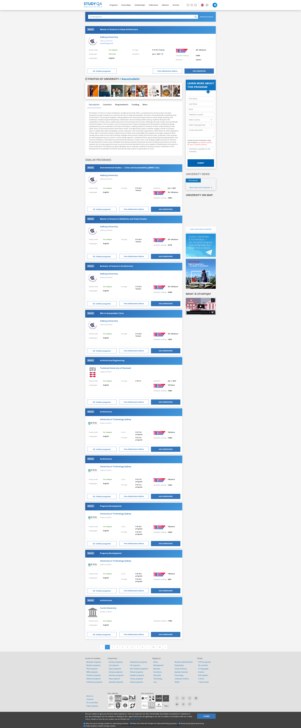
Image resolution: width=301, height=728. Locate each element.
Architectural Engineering (112, 360)
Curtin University (108, 608)
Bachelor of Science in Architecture (116, 266)
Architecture (106, 411)
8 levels (201, 672)
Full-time (112, 54)
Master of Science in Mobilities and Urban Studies (123, 219)
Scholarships (140, 5)
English (112, 58)
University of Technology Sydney (115, 419)
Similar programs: (98, 159)
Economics (157, 672)
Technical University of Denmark (115, 368)
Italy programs (114, 679)
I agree (206, 716)
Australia (108, 423)
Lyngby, (102, 372)
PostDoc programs (93, 675)
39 (159, 647)
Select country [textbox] (194, 120)
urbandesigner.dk (106, 43)
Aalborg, (103, 179)
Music (155, 662)
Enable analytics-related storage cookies (100, 726)
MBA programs (92, 672)
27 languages (203, 669)
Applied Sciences (181, 672)
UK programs (135, 665)
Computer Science (182, 679)
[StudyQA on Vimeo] (183, 704)
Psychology (179, 675)
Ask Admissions (166, 209)
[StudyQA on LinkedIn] (183, 698)
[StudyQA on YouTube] (177, 704)
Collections (153, 5)
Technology (157, 679)
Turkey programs (136, 679)
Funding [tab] (135, 104)
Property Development (111, 506)
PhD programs (91, 669)
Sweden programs (137, 675)
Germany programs (116, 675)
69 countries (203, 665)
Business (156, 669)
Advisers (165, 5)
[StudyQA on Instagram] (189, 698)
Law (155, 682)
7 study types (203, 682)
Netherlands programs (138, 662)
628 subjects (203, 675)
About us (89, 696)
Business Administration (184, 662)
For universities (92, 703)
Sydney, (102, 423)
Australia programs (116, 682)
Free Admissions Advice (167, 71)
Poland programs (136, 672)
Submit (200, 163)
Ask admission (199, 71)
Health (177, 682)
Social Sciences (181, 669)
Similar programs (103, 71)
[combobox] (201, 120)
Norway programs (116, 662)
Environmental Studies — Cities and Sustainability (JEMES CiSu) (129, 167)
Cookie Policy (135, 719)
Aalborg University (109, 37)
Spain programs (115, 669)
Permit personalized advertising (192, 723)
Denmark (109, 41)
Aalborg (102, 41)
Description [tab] (94, 104)
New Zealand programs (139, 669)
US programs (114, 665)
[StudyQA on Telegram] (196, 698)
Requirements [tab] (121, 104)
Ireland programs (136, 682)
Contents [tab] (107, 104)
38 (153, 647)
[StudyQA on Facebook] (177, 698)
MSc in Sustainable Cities (112, 313)
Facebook (194, 180)
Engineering (179, 665)
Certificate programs (94, 682)
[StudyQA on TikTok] (189, 704)
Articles (176, 5)
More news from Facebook (200, 187)
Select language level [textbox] (197, 125)
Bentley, (103, 612)
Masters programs (93, 665)
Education (157, 675)
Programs (114, 5)
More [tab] (145, 104)
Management (158, 665)
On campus (113, 50)
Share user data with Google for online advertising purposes (154, 723)
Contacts (89, 699)
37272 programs (204, 662)
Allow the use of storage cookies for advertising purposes (106, 723)
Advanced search (206, 17)
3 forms (201, 679)
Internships (126, 5)
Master (90, 29)
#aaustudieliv (130, 79)
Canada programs (116, 672)
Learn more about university (201, 229)
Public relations (92, 706)
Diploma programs (93, 679)
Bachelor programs (93, 662)
